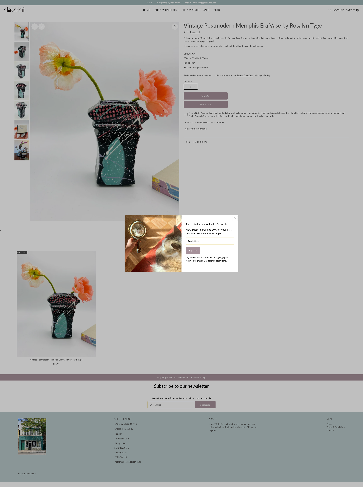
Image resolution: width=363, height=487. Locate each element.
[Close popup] (235, 218)
